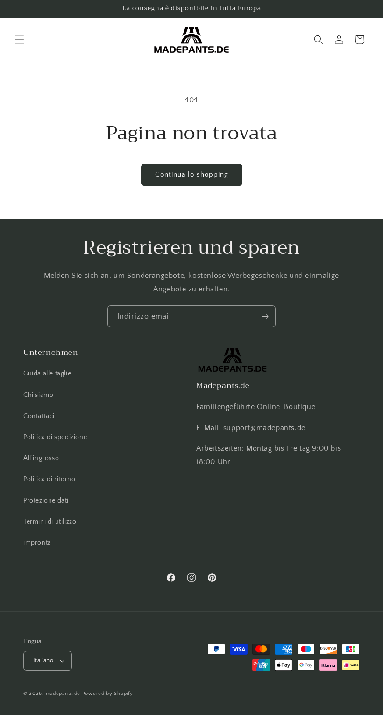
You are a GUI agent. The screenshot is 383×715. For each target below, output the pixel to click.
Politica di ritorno (49, 479)
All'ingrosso (41, 458)
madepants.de (63, 693)
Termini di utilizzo (49, 521)
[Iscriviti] (265, 316)
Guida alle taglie (47, 373)
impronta (37, 542)
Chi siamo (38, 395)
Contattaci (39, 416)
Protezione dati (46, 500)
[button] (19, 39)
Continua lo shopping (191, 174)
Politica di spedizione (55, 437)
